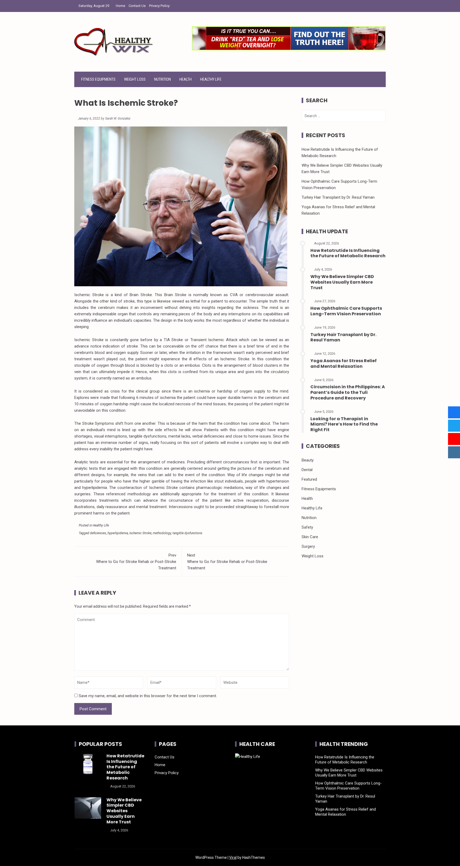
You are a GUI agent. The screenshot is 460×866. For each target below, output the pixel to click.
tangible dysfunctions (187, 533)
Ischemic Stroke (140, 533)
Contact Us (137, 6)
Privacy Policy (159, 6)
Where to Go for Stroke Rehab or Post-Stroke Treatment (136, 561)
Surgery (308, 546)
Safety (307, 527)
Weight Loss (135, 79)
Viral (233, 857)
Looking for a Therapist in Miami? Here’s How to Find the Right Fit (344, 424)
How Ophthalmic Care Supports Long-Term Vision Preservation (346, 311)
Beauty (308, 460)
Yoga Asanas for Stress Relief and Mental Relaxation (343, 363)
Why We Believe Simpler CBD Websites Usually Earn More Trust (342, 282)
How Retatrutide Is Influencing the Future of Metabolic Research (347, 253)
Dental (307, 469)
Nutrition (162, 79)
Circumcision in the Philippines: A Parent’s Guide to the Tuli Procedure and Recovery (347, 392)
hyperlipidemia (118, 533)
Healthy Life (210, 79)
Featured (309, 479)
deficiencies (98, 533)
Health (185, 79)
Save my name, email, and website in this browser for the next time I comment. (148, 695)
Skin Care (310, 536)
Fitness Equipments (98, 79)
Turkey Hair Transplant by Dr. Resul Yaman (338, 197)
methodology (162, 533)
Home (120, 6)
